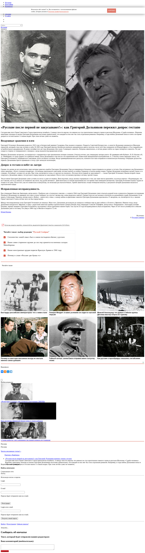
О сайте (8, 16)
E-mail (3, 488)
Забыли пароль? (23, 524)
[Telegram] (11, 371)
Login (3, 481)
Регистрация (11, 524)
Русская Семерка (138, 217)
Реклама (8, 14)
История (8, 3)
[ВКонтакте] (2, 371)
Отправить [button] (5, 551)
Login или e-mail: (7, 507)
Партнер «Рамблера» (12, 455)
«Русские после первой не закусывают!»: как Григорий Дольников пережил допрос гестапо (38, 459)
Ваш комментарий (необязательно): (17, 541)
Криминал (9, 6)
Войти (3, 524)
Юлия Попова (6, 212)
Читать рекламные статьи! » (11, 451)
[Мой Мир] (8, 371)
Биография (9, 4)
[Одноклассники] (5, 371)
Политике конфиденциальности (58, 11)
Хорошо (111, 10)
